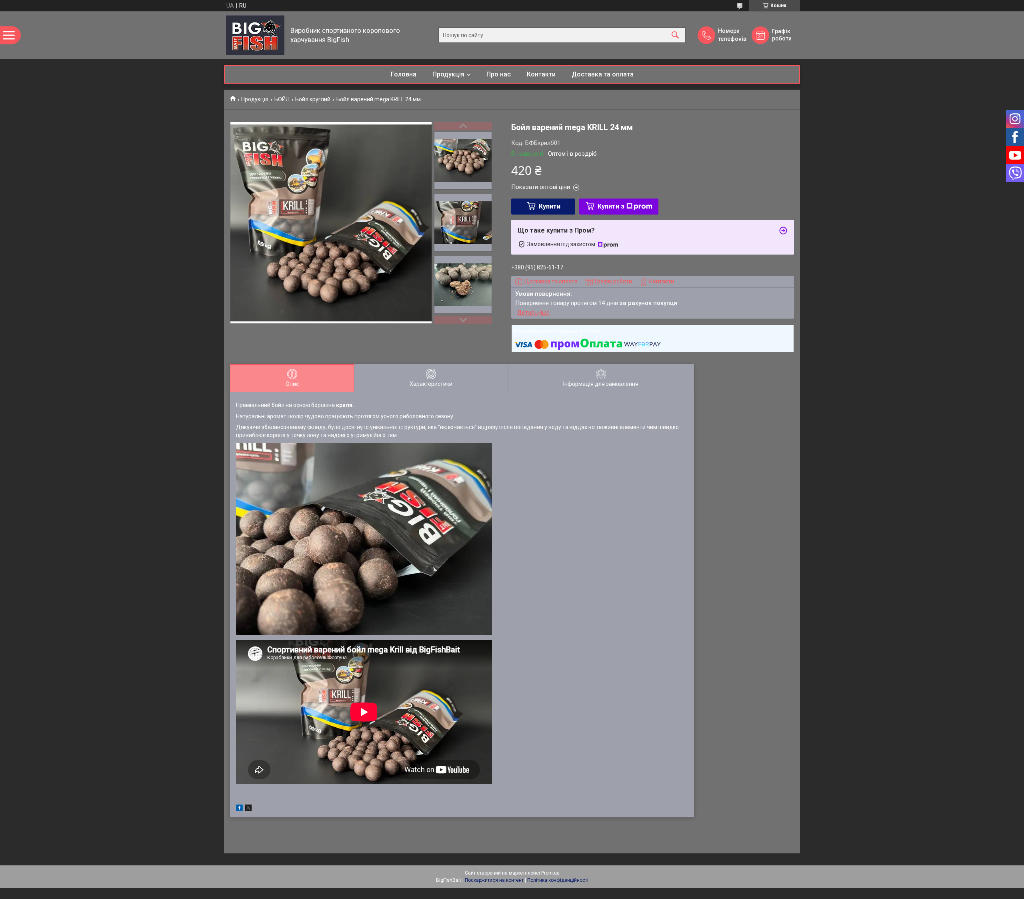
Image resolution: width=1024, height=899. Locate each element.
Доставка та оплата (603, 74)
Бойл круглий (312, 99)
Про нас (498, 74)
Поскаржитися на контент (494, 880)
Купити (549, 206)
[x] (248, 809)
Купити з (611, 206)
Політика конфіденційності (557, 880)
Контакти (541, 74)
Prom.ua (550, 873)
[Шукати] (675, 35)
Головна (403, 74)
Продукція (448, 74)
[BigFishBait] (255, 35)
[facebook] (239, 809)
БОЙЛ (282, 99)
